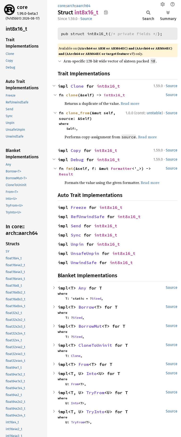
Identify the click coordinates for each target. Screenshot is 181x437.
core (22, 7)
